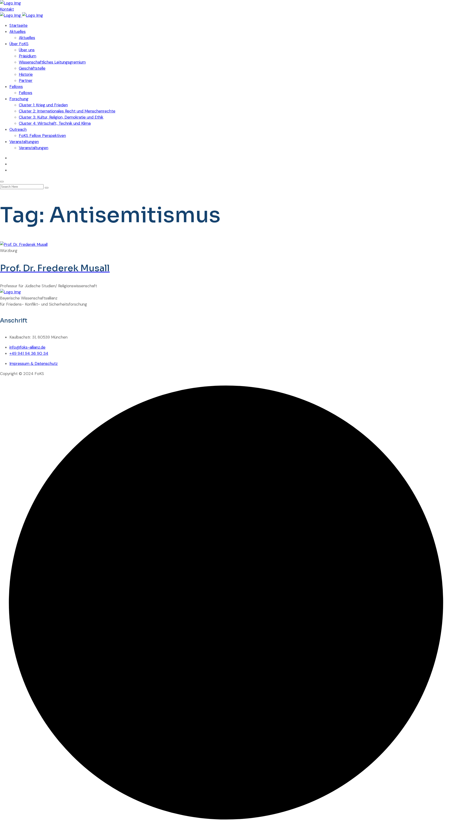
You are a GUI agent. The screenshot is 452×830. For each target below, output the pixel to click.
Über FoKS (18, 43)
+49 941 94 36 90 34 (28, 353)
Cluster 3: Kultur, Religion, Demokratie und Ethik (61, 117)
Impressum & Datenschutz (33, 363)
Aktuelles (17, 31)
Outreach (18, 129)
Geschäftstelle (32, 68)
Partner (25, 80)
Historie (26, 74)
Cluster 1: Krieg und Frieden (43, 105)
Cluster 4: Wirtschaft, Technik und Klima (55, 123)
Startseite (18, 25)
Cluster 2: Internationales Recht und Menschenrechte (67, 111)
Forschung (18, 98)
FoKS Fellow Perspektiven (42, 135)
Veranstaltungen (24, 141)
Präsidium (27, 56)
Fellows (16, 86)
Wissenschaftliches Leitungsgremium (52, 62)
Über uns (27, 49)
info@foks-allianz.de (27, 347)
